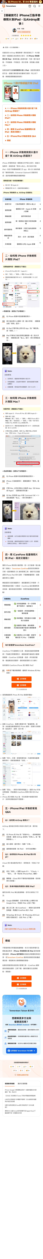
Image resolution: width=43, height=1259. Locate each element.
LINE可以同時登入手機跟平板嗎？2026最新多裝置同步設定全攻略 (20, 1100)
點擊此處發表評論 (22, 1075)
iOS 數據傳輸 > (15, 47)
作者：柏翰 (20, 29)
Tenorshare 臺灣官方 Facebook (19, 1025)
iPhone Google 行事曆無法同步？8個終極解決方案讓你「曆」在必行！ (20, 1091)
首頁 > (7, 47)
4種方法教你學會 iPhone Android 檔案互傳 (19, 929)
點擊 (8, 670)
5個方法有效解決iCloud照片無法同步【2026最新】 (19, 1106)
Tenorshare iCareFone (20, 568)
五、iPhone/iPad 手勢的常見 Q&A (21, 136)
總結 (9, 140)
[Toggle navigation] (38, 6)
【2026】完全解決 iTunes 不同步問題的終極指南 (20, 1096)
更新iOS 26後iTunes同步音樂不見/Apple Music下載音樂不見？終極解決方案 (20, 1112)
